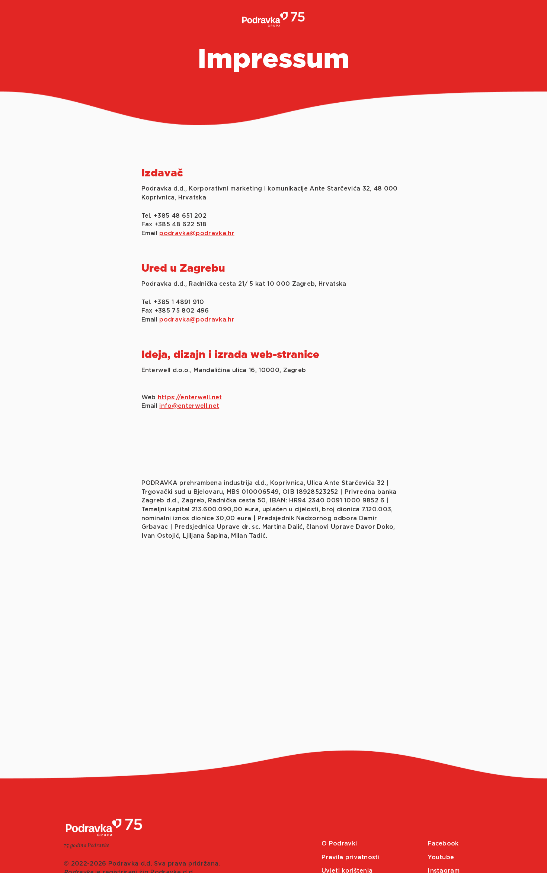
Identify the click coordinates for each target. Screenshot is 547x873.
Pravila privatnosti (351, 857)
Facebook (443, 844)
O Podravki (339, 844)
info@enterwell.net (189, 406)
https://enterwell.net (190, 397)
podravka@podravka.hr (196, 233)
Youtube (441, 857)
